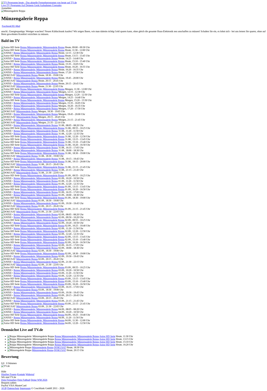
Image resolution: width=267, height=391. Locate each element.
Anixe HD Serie (107, 336)
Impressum (25, 388)
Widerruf (30, 374)
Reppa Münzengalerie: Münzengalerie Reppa (42, 47)
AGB (4, 388)
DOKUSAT (60, 347)
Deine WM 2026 (39, 380)
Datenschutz (13, 388)
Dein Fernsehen (9, 380)
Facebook (6, 26)
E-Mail (16, 26)
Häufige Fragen (9, 374)
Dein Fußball (23, 380)
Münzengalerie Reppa (27, 75)
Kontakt (21, 374)
